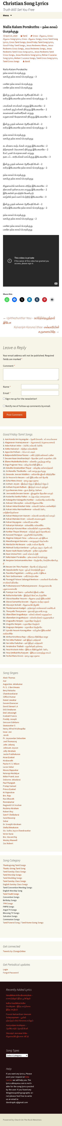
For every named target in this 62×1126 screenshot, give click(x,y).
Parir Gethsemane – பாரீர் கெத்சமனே (22, 576)
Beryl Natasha (9, 690)
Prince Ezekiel (9, 789)
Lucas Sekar (8, 767)
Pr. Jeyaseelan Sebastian (14, 738)
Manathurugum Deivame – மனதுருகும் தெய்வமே (27, 541)
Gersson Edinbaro (11, 722)
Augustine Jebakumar (13, 684)
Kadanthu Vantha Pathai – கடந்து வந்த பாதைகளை (28, 496)
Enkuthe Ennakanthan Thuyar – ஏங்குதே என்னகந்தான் (29, 468)
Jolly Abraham (9, 751)
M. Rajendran (8, 792)
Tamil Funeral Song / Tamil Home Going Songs (23, 922)
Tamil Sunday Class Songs (14, 871)
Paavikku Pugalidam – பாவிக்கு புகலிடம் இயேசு (26, 573)
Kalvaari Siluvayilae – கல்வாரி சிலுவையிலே (24, 503)
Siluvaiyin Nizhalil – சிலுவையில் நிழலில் (22, 605)
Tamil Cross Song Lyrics (46, 58)
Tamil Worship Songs (12, 874)
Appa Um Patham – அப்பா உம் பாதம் (20, 452)
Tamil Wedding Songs (12, 878)
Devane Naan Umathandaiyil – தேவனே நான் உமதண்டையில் (30, 458)
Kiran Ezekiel (8, 757)
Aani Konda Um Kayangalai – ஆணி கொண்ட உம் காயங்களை (31, 439)
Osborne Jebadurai (11, 779)
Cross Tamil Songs (17, 42)
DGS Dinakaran (9, 709)
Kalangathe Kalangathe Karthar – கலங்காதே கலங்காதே (30, 499)
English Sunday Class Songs (15, 884)
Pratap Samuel (9, 786)
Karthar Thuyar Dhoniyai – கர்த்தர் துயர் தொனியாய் (28, 531)
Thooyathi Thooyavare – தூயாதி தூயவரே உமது (26, 611)
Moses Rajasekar (10, 770)
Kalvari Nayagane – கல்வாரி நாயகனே (22, 522)
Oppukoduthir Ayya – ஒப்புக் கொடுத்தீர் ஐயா (25, 569)
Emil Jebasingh (9, 712)
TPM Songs (8, 903)
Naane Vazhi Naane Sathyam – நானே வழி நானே (26, 550)
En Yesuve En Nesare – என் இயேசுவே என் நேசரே (27, 477)
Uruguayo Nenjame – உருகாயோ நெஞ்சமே (24, 627)
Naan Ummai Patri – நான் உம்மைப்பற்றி (22, 554)
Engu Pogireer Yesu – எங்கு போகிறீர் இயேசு (23, 464)
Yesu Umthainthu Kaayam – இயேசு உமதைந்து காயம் (28, 652)
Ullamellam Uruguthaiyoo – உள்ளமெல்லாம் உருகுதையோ (30, 617)
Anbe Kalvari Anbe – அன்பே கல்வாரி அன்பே (24, 445)
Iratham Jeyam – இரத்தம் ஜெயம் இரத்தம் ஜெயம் (27, 483)
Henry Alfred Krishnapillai (14, 728)
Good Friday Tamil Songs (14, 45)
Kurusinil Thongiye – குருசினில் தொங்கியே (24, 534)
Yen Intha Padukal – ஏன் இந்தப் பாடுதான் (23, 640)
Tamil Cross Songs (11, 61)
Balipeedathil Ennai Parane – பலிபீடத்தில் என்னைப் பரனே (29, 455)
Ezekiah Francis (10, 716)
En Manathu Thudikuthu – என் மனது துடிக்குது (26, 471)
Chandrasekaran (10, 693)
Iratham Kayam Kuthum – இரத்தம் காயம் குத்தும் (27, 487)
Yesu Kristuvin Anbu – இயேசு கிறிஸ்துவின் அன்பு (27, 649)
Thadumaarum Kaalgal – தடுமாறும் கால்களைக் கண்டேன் (31, 608)
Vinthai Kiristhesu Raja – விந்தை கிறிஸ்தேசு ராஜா (27, 636)
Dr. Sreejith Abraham (12, 824)
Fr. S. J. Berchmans (11, 687)
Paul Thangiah (9, 782)
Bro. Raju (7, 795)
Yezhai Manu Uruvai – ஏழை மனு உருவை (23, 655)
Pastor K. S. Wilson (11, 763)
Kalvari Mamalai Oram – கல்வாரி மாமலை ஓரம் (25, 518)
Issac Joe (7, 731)
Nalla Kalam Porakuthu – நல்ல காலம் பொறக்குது (26, 557)
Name (7, 386)
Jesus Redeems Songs (35, 48)
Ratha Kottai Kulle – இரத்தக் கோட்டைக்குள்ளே (26, 595)
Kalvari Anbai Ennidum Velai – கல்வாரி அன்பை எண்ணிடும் (31, 506)
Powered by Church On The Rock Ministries (22, 1119)
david (27, 61)
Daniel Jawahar (9, 700)
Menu (6, 15)
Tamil (25, 35)
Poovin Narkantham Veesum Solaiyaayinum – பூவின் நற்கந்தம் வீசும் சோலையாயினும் (19, 1017)
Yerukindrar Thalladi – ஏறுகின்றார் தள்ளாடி (24, 646)
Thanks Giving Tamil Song (14, 868)
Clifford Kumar (9, 696)
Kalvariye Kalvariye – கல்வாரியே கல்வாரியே (25, 525)
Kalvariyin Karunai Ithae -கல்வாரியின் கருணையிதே (36, 329)
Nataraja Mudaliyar (11, 773)
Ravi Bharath (8, 798)
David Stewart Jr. (10, 706)
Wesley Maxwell (10, 840)
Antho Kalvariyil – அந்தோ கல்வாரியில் (21, 448)
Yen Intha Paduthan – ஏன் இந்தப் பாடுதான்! (24, 643)
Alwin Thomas (9, 677)
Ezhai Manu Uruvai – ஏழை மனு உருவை (22, 480)
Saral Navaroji (9, 818)
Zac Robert (8, 843)
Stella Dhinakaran (10, 827)
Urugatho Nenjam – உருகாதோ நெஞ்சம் (23, 624)
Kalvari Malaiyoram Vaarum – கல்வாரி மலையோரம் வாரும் (30, 515)
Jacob (6, 735)
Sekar (5, 821)
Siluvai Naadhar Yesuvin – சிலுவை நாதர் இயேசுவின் (28, 598)
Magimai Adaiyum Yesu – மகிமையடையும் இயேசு (27, 538)
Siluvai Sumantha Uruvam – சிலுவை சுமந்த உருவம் (27, 601)
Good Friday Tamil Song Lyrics (40, 42)
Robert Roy (8, 811)
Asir (4, 681)
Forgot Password (11, 972)
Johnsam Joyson (10, 747)
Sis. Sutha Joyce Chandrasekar (17, 830)
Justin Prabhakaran (11, 754)
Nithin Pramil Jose (11, 776)
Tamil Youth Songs (11, 894)
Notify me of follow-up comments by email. (28, 405)
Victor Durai (8, 833)
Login (5, 969)
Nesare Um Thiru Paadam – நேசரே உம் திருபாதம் (26, 566)
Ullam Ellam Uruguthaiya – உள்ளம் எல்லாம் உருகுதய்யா (29, 614)
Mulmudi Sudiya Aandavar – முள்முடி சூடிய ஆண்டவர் (29, 547)
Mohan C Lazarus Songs (24, 58)
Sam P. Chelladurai (11, 814)
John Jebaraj (9, 744)
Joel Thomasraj (10, 741)
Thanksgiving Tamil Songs (14, 865)
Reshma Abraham (11, 808)
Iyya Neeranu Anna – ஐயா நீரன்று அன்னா (24, 490)
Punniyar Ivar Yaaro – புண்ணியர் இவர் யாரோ (25, 592)
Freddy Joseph (10, 719)
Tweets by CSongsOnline (14, 951)
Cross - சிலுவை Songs (32, 39)
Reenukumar (8, 802)
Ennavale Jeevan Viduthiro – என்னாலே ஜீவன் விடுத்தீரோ (30, 474)
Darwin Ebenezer (10, 703)
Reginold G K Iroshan (12, 805)
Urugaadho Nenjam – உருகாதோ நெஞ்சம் (23, 620)
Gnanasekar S (9, 725)
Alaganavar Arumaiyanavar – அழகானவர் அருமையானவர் (30, 442)
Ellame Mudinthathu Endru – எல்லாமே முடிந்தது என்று (28, 461)
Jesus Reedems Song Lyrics (28, 55)
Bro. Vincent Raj (10, 837)
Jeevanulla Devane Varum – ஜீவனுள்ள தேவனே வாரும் (29, 493)
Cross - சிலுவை (39, 35)
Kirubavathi (8, 760)
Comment (9, 365)
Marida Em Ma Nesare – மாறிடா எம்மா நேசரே (25, 544)
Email (7, 393)
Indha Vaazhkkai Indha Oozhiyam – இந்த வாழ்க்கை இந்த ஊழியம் (18, 1006)
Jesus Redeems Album (36, 45)
